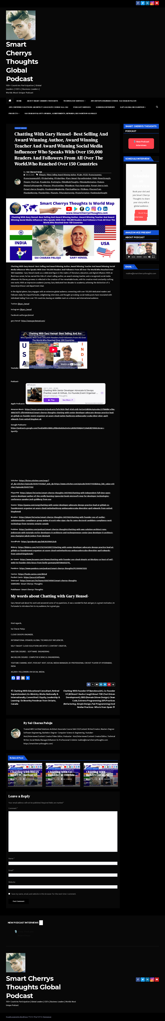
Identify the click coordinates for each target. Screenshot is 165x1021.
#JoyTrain (35, 182)
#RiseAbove (69, 185)
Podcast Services (82, 107)
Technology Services (73, 101)
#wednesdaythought (98, 193)
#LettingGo (56, 182)
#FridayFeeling (47, 178)
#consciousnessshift (32, 178)
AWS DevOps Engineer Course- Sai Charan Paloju (113, 101)
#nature (100, 182)
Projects (13, 113)
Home (19, 101)
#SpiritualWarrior (72, 189)
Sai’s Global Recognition (132, 107)
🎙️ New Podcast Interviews (141, 143)
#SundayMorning (30, 193)
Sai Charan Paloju (34, 172)
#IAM (94, 178)
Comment (13, 808)
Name (11, 858)
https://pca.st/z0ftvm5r (34, 577)
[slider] (139, 256)
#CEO (85, 174)
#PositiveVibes (58, 185)
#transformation (82, 193)
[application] (141, 250)
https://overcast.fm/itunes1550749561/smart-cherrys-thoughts (48, 580)
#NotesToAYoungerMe (33, 185)
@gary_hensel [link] (23, 304)
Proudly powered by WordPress (17, 1017)
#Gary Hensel (71, 178)
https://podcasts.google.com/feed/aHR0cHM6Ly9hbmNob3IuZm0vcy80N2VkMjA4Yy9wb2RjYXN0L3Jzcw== (57, 428)
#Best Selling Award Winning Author (61, 174)
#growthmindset (84, 178)
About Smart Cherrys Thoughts (42, 101)
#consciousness (95, 174)
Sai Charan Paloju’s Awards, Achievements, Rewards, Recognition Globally (61, 113)
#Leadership (45, 182)
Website (11, 882)
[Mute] (149, 257)
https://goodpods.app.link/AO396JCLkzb (38, 541)
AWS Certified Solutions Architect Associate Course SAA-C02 (38, 107)
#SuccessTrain (95, 189)
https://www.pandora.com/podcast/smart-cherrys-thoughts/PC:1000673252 (53, 568)
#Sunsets (54, 193)
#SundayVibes (44, 193)
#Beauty (42, 174)
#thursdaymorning (66, 193)
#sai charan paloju (82, 185)
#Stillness (84, 189)
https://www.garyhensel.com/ (33, 321)
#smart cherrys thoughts (34, 189)
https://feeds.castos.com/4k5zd (32, 574)
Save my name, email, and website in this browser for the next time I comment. (43, 894)
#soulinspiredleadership (54, 189)
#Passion (47, 185)
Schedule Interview (105, 107)
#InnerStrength (104, 178)
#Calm (79, 174)
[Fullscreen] (153, 257)
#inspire (27, 182)
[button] (157, 107)
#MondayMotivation (87, 182)
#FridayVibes (59, 178)
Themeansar (47, 1017)
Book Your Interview (141, 215)
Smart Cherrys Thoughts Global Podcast (22, 61)
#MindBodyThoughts (70, 182)
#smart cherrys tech (99, 185)
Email (11, 870)
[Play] (129, 257)
